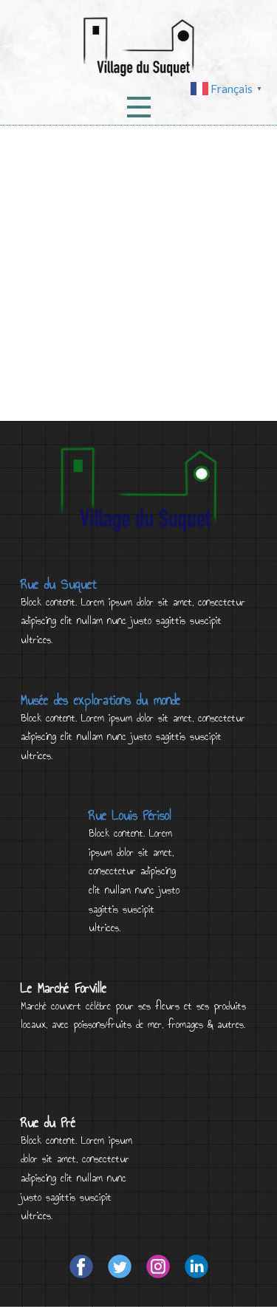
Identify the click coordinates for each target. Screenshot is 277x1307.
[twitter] (119, 1266)
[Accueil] (138, 47)
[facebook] (81, 1266)
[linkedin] (196, 1266)
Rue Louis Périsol (130, 815)
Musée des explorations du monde (100, 700)
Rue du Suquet (59, 584)
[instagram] (158, 1266)
